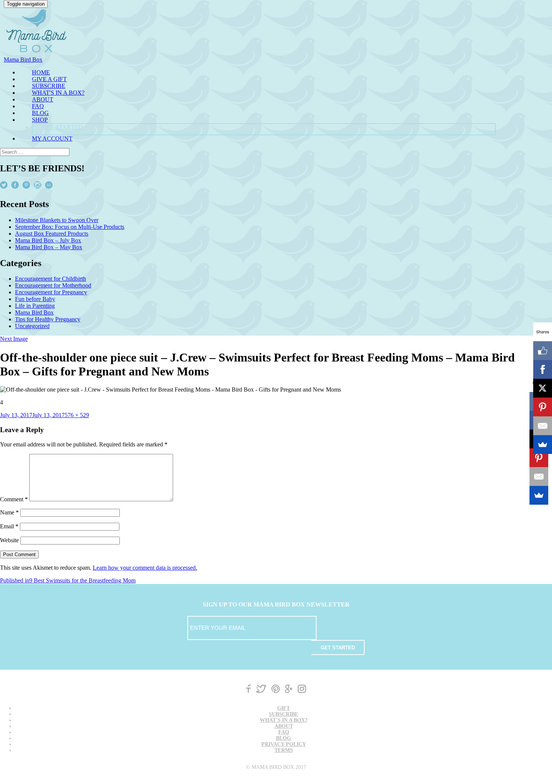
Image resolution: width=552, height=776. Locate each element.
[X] (542, 388)
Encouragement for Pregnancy (51, 292)
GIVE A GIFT (49, 79)
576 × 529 (77, 415)
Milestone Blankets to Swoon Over (56, 220)
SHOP (40, 119)
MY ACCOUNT (52, 138)
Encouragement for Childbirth (50, 278)
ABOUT (42, 99)
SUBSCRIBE (48, 86)
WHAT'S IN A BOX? (58, 92)
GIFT (283, 708)
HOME (41, 72)
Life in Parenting (35, 306)
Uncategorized (32, 326)
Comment (14, 499)
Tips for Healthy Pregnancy (47, 319)
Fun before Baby (35, 299)
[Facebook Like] (542, 350)
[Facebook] (542, 369)
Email (9, 526)
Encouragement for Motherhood (53, 285)
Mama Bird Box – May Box (48, 247)
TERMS (283, 750)
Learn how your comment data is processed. (145, 567)
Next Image (14, 339)
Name (9, 512)
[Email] (538, 476)
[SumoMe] (538, 495)
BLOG (40, 113)
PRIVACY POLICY (283, 744)
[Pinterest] (538, 457)
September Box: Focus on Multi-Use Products (69, 227)
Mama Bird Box (34, 312)
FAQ (38, 106)
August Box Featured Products (51, 233)
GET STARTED (62, 127)
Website (9, 540)
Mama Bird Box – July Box (48, 240)
